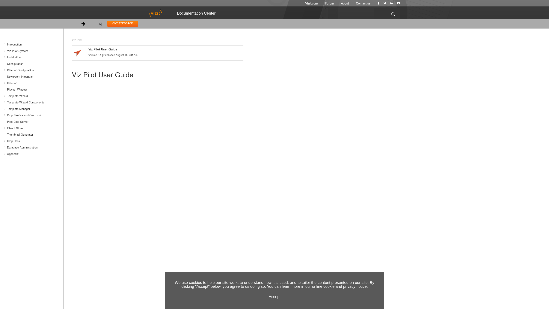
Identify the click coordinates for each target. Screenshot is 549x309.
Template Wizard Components (25, 102)
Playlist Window (17, 89)
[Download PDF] (99, 24)
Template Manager (18, 109)
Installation (14, 57)
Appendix (13, 154)
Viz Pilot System (17, 51)
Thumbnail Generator (20, 134)
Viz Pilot (77, 40)
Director (12, 83)
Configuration (15, 64)
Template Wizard (17, 96)
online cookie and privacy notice (339, 286)
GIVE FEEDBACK (122, 23)
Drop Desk (13, 141)
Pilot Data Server (17, 122)
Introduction (14, 44)
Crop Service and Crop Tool (24, 115)
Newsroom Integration (20, 76)
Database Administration (22, 147)
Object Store (15, 128)
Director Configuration (20, 70)
